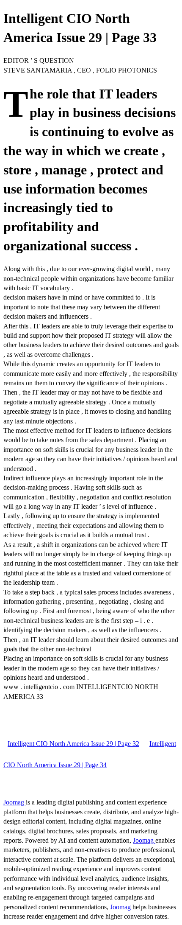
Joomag (14, 802)
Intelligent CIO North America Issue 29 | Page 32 (73, 743)
